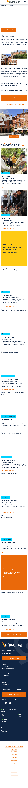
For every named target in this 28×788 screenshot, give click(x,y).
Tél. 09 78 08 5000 (6, 653)
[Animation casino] (14, 451)
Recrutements (5, 684)
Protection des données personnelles (14, 746)
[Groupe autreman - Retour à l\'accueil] (14, 2)
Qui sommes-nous (6, 680)
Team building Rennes (14, 760)
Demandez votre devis (12, 98)
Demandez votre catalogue (12, 104)
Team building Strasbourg (14, 757)
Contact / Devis (14, 658)
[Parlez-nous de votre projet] (14, 248)
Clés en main (5, 675)
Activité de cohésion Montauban (12, 90)
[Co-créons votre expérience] (14, 572)
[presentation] (11, 136)
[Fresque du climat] (14, 329)
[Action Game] (14, 168)
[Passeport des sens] (14, 534)
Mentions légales (14, 743)
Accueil (4, 664)
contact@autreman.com (8, 650)
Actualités (4, 682)
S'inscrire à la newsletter (14, 694)
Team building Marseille (14, 754)
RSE (2, 670)
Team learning (5, 673)
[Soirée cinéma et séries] (14, 370)
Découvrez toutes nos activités (14, 634)
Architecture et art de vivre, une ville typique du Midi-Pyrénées (11, 84)
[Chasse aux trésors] (14, 611)
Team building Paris (14, 751)
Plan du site (14, 749)
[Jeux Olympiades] (14, 287)
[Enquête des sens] (14, 411)
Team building (5, 666)
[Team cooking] (14, 209)
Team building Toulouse (14, 763)
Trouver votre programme (8, 29)
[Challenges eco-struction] (14, 493)
